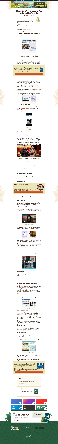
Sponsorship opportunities (28, 436)
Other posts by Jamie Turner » (22, 383)
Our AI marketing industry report (29, 435)
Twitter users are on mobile (24, 108)
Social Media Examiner (17, 4)
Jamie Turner (24, 378)
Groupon (24, 289)
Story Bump (28, 55)
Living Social (27, 289)
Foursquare (18, 244)
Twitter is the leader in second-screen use (22, 161)
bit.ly (24, 135)
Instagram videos (19, 209)
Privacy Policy (19, 432)
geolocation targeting (29, 311)
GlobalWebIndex (19, 36)
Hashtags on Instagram (20, 201)
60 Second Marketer (29, 380)
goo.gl (26, 135)
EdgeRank (22, 55)
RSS (26, 437)
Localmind (22, 321)
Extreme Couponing (19, 287)
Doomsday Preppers (25, 287)
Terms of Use (16, 432)
